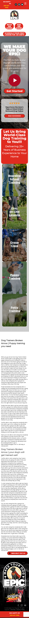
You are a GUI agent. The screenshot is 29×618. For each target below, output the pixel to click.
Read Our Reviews (19, 26)
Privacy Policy (21, 609)
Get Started (15, 91)
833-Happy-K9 (7, 2)
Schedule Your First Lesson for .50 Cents (14, 34)
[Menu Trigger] (25, 3)
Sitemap (13, 609)
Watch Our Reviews (9, 26)
